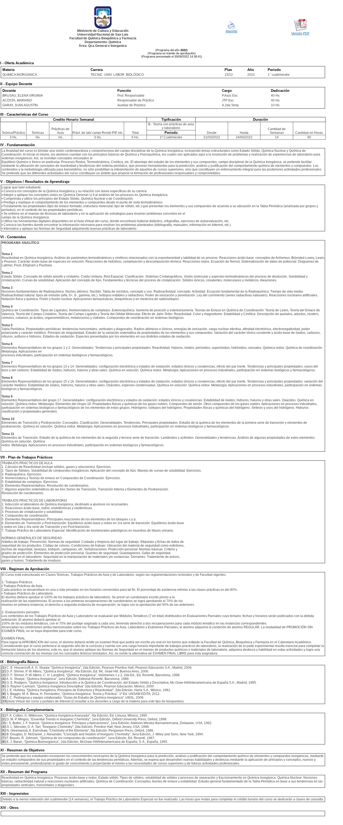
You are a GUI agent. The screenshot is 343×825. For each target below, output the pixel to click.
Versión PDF (300, 33)
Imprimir (231, 31)
